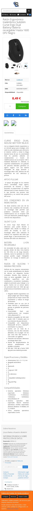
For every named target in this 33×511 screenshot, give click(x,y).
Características (9, 133)
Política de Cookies (13, 509)
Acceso (13, 15)
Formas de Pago (23, 476)
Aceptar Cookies (23, 496)
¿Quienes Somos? (23, 478)
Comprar (22, 106)
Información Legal (23, 472)
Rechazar (13, 496)
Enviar (25, 467)
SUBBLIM (20, 80)
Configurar (5, 496)
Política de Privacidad (12, 457)
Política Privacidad (8, 474)
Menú (6, 15)
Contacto (22, 15)
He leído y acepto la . (14, 461)
